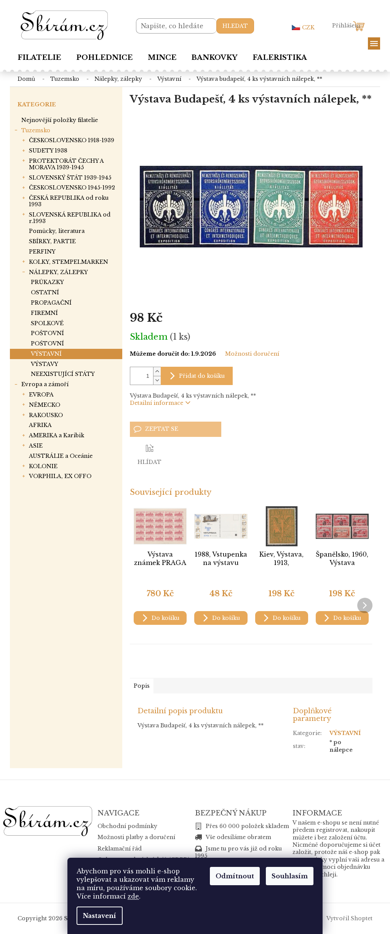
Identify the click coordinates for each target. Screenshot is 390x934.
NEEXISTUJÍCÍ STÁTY (63, 374)
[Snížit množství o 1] (157, 380)
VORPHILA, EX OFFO (60, 476)
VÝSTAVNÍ (46, 353)
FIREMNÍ (44, 313)
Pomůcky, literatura (57, 231)
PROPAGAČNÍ (51, 302)
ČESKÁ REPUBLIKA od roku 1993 (69, 201)
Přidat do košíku (202, 375)
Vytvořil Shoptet (349, 918)
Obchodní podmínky (127, 826)
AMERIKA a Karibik (56, 435)
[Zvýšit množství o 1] (157, 371)
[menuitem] (39, 57)
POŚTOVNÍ (47, 343)
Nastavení (99, 916)
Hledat (235, 25)
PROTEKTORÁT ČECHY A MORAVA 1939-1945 (66, 164)
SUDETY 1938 (48, 150)
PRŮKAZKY (47, 282)
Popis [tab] (142, 685)
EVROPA (41, 394)
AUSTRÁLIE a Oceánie (61, 456)
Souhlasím (290, 876)
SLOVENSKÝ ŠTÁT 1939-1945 (70, 177)
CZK (308, 27)
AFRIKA (40, 425)
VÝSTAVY (44, 364)
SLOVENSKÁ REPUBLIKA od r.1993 (69, 218)
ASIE (36, 445)
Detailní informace (156, 403)
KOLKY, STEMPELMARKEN (68, 261)
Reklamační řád (120, 848)
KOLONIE (43, 466)
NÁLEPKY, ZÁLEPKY (58, 272)
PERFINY (42, 251)
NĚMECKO (44, 404)
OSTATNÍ (45, 292)
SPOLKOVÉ (47, 323)
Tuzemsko (35, 130)
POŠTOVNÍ (47, 333)
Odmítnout (235, 876)
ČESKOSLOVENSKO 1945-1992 (72, 187)
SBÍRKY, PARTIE (52, 241)
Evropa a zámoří (45, 384)
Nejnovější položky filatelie (59, 120)
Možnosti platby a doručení (136, 837)
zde (133, 896)
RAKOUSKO (46, 415)
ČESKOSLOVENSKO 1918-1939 (71, 140)
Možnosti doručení (252, 353)
